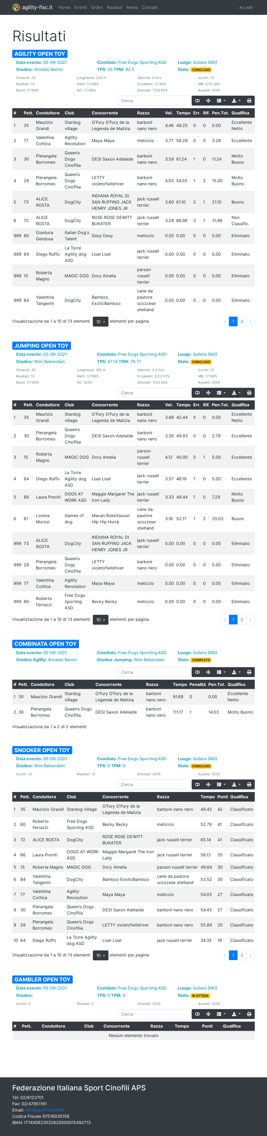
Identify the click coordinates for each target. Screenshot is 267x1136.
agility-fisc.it (37, 7)
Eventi (81, 7)
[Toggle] (197, 101)
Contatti (150, 7)
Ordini (97, 7)
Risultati (115, 7)
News (132, 7)
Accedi (246, 7)
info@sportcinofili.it (44, 1110)
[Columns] (221, 101)
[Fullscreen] (208, 101)
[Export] (236, 101)
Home (64, 7)
